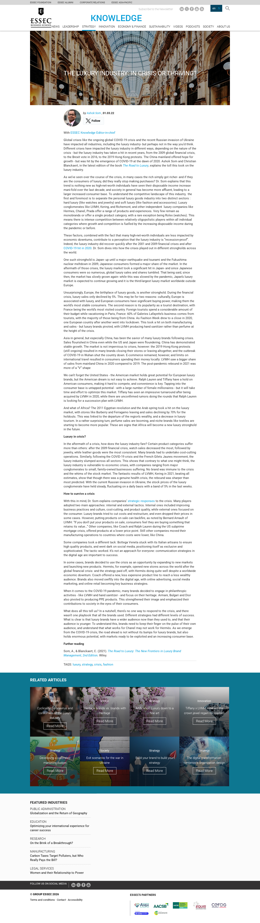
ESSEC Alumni (65, 2)
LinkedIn (182, 9)
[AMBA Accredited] (141, 905)
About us (223, 26)
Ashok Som (94, 113)
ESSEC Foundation (40, 2)
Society (208, 26)
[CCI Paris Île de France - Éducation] (141, 912)
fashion (108, 664)
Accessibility (75, 899)
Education (38, 822)
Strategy (89, 26)
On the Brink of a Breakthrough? (51, 843)
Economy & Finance (132, 26)
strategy (87, 664)
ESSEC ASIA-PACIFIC (122, 2)
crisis (98, 664)
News (56, 26)
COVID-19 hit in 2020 (77, 248)
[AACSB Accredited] (161, 905)
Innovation (107, 26)
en (214, 8)
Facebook (192, 9)
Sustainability (159, 26)
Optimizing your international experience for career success (59, 828)
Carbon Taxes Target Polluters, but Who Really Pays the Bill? (56, 858)
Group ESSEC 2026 (46, 894)
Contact (61, 899)
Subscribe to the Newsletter (156, 9)
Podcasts (193, 26)
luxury (76, 664)
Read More (55, 726)
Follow (96, 120)
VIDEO (105, 701)
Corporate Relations (92, 2)
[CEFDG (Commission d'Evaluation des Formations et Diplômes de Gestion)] (219, 905)
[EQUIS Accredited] (199, 905)
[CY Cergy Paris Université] (161, 912)
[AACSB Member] (180, 905)
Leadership (71, 26)
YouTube (197, 9)
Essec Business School (40, 18)
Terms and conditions (42, 899)
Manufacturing (42, 851)
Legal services (42, 868)
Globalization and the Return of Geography (58, 813)
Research (38, 839)
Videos (178, 26)
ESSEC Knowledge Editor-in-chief (92, 133)
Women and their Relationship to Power (57, 873)
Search (227, 9)
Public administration (48, 809)
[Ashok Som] (72, 117)
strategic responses (142, 501)
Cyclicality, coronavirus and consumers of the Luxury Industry (55, 713)
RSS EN (202, 9)
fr (219, 8)
